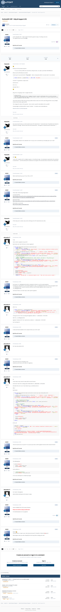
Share (48, 24)
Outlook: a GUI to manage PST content (9, 585)
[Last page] (16, 30)
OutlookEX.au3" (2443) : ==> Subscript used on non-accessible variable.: (16, 579)
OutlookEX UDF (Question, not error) (9, 590)
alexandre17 (7, 237)
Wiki (7, 6)
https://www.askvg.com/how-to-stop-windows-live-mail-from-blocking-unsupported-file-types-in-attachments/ (34, 201)
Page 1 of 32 (20, 29)
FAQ (20, 6)
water (8, 24)
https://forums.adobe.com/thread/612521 (21, 204)
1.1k (7, 74)
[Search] (58, 6)
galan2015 (5, 597)
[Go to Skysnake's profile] (7, 68)
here (26, 38)
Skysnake (6, 64)
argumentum (53, 41)
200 (9, 46)
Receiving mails (5, 596)
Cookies (38, 608)
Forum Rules (19, 9)
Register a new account (17, 565)
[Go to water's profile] (3, 24)
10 (7, 247)
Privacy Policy (28, 608)
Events (13, 9)
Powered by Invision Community (30, 610)
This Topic (54, 6)
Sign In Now (44, 565)
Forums (2, 9)
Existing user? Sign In (48, 2)
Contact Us (34, 608)
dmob (52, 597)
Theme (22, 608)
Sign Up (57, 2)
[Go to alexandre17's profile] (7, 241)
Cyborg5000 (5, 580)
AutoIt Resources (14, 6)
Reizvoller (5, 592)
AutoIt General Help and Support (19, 25)
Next (13, 29)
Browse (3, 6)
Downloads (8, 9)
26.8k (6, 46)
